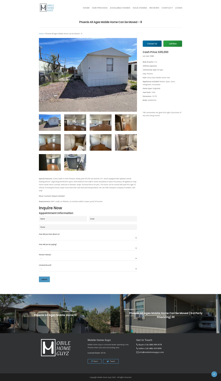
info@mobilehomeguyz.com (151, 352)
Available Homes (120, 8)
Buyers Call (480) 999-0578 (150, 344)
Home (86, 8)
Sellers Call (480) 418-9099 (149, 348)
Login (178, 8)
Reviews (154, 8)
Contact (167, 8)
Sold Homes (140, 8)
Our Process (100, 8)
